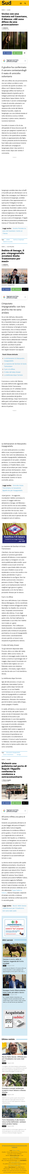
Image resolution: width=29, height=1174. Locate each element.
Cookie (17, 1150)
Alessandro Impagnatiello (13, 752)
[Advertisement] (14, 172)
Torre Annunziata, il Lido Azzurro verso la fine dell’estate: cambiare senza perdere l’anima (14, 1122)
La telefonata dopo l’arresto (13, 375)
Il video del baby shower (12, 372)
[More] (24, 53)
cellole (8, 239)
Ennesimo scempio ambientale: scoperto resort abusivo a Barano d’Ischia (14, 1090)
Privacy (14, 1150)
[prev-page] (3, 1006)
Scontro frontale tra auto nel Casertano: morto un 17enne (14, 230)
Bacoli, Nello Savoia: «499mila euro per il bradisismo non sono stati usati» (14, 908)
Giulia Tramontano (8, 754)
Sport (4, 965)
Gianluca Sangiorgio (18, 239)
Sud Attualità (10, 246)
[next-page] (6, 1006)
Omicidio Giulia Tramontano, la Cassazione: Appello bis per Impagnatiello (12, 487)
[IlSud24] (14, 3)
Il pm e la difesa (9, 369)
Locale (8, 10)
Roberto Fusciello (7, 241)
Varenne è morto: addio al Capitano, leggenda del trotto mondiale (13, 961)
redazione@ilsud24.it (15, 1162)
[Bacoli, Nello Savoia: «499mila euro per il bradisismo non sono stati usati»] (14, 1048)
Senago (19, 754)
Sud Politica (6, 994)
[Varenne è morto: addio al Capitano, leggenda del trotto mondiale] (14, 950)
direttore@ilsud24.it (14, 1157)
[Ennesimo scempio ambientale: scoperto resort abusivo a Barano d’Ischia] (14, 1080)
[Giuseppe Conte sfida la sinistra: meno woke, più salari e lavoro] (14, 981)
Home (3, 10)
